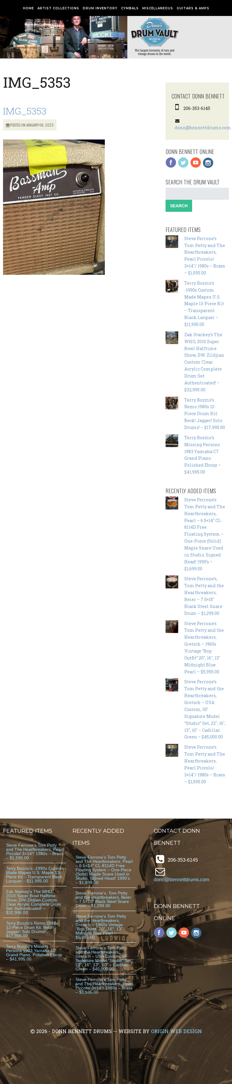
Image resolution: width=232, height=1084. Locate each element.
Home (28, 8)
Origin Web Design (176, 1031)
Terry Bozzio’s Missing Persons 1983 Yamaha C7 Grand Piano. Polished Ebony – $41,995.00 (34, 952)
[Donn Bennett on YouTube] (195, 166)
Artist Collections (58, 8)
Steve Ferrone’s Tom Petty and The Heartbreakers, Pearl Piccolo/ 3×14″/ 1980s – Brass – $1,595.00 (34, 851)
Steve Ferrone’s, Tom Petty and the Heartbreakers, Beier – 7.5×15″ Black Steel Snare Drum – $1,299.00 (103, 899)
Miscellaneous (157, 8)
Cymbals (130, 8)
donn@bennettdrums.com (203, 127)
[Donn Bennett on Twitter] (183, 166)
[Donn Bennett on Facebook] (171, 166)
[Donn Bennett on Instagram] (208, 166)
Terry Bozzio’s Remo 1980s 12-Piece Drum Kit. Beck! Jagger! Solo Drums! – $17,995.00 (204, 413)
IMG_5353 (25, 110)
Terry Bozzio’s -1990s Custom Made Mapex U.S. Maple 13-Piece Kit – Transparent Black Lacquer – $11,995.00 (204, 303)
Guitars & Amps (193, 8)
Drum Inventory (100, 8)
